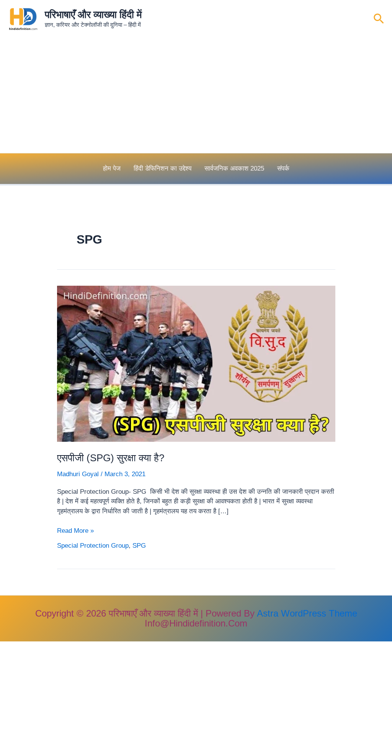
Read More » (75, 531)
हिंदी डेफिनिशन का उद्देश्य (162, 168)
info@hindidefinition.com (196, 623)
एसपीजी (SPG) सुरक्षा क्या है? (110, 458)
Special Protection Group (93, 545)
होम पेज (112, 168)
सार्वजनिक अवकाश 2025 (234, 168)
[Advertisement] (196, 95)
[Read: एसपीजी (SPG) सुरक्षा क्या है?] (196, 363)
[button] (378, 19)
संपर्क (283, 168)
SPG (139, 545)
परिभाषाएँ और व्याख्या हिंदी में (93, 14)
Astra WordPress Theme (307, 613)
